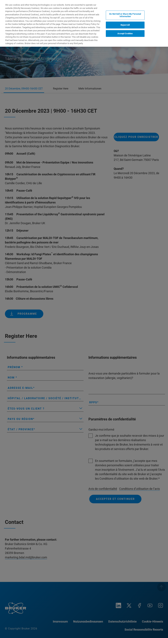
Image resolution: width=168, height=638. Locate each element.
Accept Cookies (125, 33)
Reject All (125, 25)
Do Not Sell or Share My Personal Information (125, 15)
